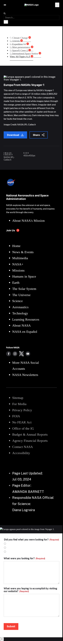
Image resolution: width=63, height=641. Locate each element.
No (8, 547)
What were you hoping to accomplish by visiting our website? (30, 590)
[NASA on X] (21, 353)
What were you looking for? (24, 558)
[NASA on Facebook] (8, 353)
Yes (9, 543)
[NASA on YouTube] (27, 353)
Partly (10, 551)
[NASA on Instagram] (15, 353)
